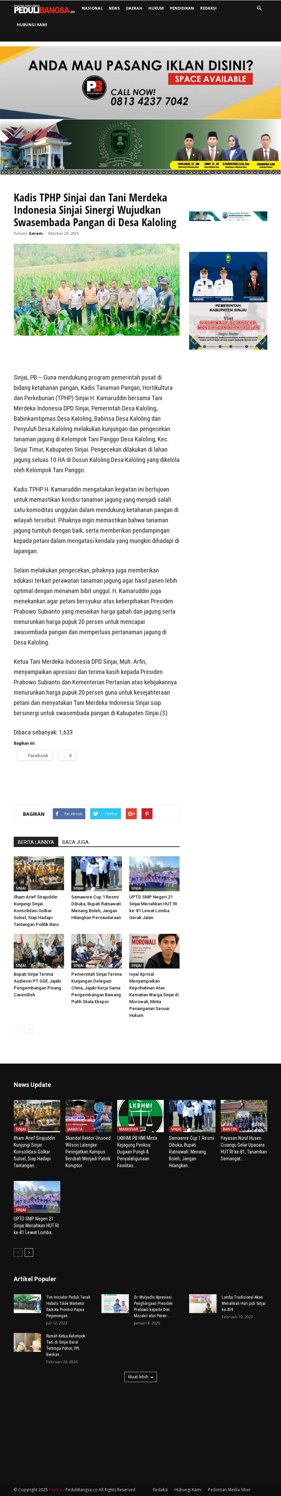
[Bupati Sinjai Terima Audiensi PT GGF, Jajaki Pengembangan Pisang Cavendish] (39, 951)
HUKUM (156, 8)
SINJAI (21, 888)
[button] (259, 8)
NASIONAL (92, 8)
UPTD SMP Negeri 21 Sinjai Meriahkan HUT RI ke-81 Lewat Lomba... (36, 1225)
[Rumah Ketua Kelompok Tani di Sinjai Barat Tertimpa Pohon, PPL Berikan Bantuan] (27, 1342)
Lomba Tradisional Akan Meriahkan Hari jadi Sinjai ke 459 (244, 1303)
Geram (35, 233)
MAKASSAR (128, 1129)
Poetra (55, 1490)
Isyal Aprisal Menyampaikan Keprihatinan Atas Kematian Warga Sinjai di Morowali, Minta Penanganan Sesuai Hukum (154, 995)
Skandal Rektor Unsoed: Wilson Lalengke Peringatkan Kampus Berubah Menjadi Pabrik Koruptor (88, 1151)
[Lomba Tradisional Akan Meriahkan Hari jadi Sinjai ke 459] (203, 1303)
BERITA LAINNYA (36, 842)
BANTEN (230, 1129)
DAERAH (134, 8)
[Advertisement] (96, 355)
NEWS (114, 8)
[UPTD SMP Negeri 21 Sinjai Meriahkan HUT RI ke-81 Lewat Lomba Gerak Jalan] (154, 873)
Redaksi (208, 8)
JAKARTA (75, 1129)
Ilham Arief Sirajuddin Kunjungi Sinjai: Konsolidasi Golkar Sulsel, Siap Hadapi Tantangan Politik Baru (36, 910)
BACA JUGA (75, 842)
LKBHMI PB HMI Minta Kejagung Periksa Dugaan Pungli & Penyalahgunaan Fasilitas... (137, 1151)
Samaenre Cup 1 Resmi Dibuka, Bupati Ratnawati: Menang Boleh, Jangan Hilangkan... (191, 1151)
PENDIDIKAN (182, 8)
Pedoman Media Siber (229, 1490)
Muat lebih (138, 1377)
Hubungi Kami (32, 24)
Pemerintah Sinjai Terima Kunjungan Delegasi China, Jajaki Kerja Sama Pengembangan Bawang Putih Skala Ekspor (96, 988)
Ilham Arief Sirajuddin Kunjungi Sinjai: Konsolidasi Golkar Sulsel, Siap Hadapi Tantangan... (34, 1151)
